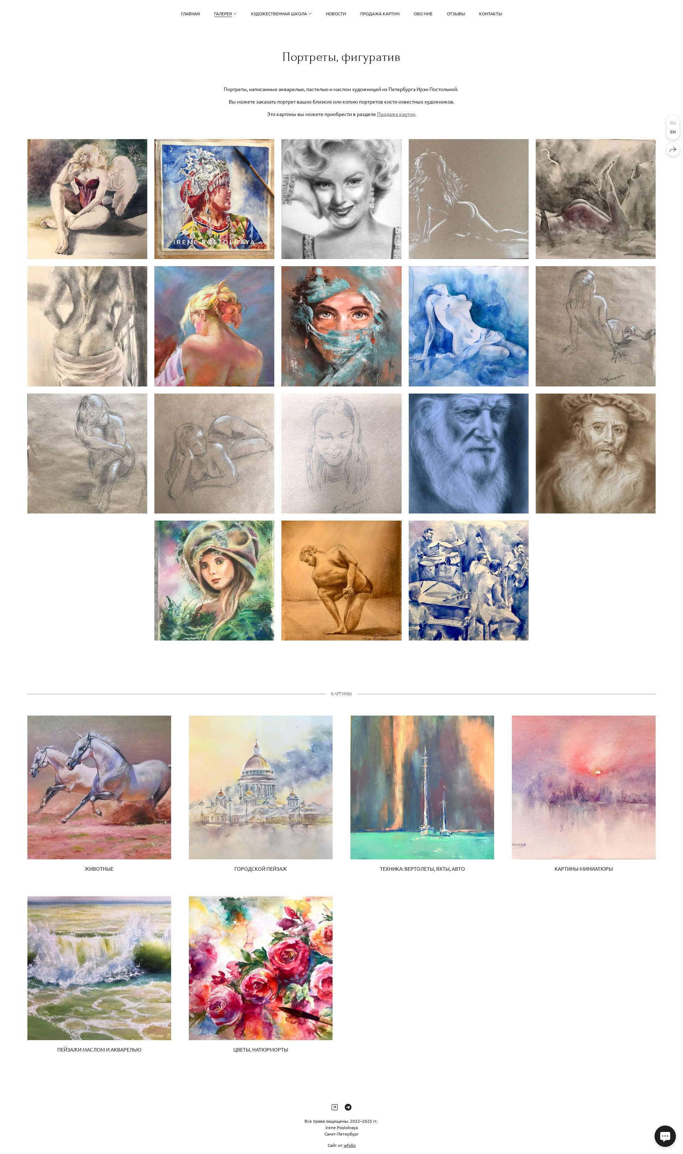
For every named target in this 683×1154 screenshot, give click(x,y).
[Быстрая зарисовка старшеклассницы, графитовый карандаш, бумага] (341, 453)
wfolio (350, 1145)
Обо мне (423, 13)
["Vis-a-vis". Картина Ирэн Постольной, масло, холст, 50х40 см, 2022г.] (341, 326)
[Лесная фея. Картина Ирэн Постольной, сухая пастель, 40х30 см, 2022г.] (214, 581)
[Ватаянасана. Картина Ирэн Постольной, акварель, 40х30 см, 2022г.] (341, 581)
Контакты (490, 13)
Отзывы (456, 13)
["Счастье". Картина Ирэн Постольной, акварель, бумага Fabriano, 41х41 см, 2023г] (214, 199)
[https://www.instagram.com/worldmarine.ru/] (335, 1106)
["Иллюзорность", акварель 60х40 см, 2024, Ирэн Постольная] (596, 199)
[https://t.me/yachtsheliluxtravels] (348, 1106)
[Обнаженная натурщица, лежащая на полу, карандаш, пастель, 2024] (214, 453)
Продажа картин (379, 13)
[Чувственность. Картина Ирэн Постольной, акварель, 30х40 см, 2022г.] (469, 326)
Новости (336, 13)
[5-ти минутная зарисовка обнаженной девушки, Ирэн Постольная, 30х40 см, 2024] (596, 326)
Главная (190, 13)
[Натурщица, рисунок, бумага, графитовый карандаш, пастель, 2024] (87, 453)
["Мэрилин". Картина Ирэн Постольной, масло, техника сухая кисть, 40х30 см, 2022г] (341, 199)
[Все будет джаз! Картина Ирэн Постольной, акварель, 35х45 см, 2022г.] (469, 581)
